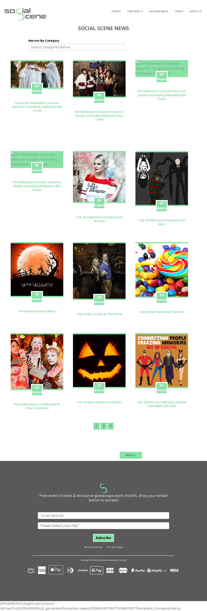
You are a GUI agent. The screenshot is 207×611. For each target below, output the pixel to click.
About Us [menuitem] (196, 11)
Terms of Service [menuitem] (93, 547)
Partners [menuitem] (133, 11)
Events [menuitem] (116, 11)
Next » (131, 455)
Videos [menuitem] (179, 11)
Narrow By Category (43, 40)
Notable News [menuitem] (158, 11)
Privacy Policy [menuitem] (115, 547)
